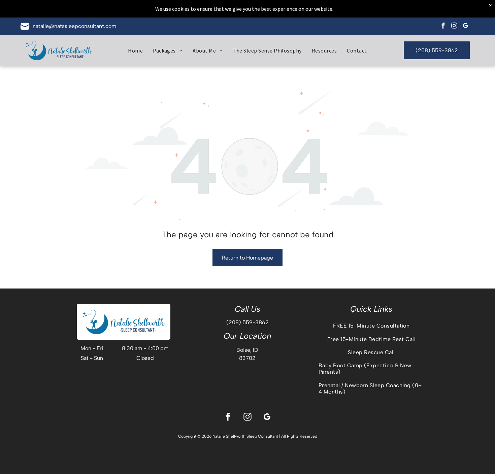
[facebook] (443, 26)
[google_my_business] (465, 26)
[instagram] (454, 26)
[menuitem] (135, 50)
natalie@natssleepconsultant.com (74, 26)
